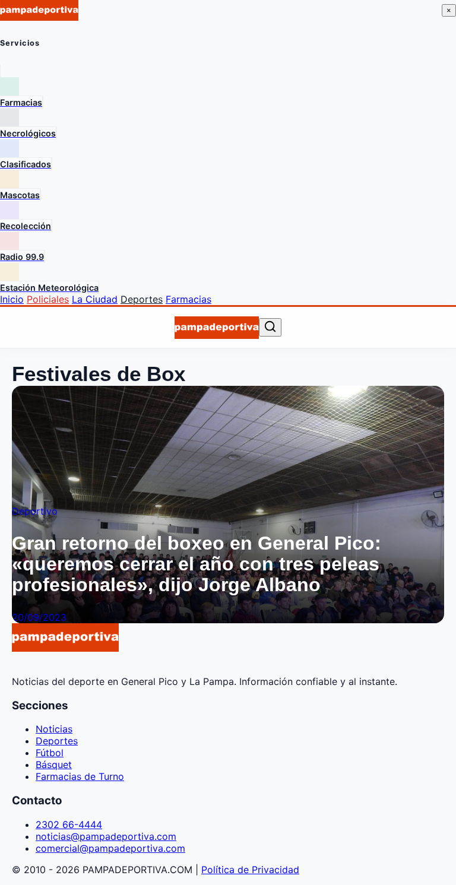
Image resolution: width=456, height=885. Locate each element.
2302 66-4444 (69, 824)
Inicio (12, 299)
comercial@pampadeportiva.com (110, 848)
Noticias (54, 729)
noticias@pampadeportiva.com (106, 836)
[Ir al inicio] (217, 327)
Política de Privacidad (250, 870)
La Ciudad (95, 299)
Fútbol (50, 753)
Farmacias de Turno (80, 776)
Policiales (48, 299)
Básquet (54, 764)
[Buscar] (270, 327)
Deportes (142, 299)
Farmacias (188, 299)
